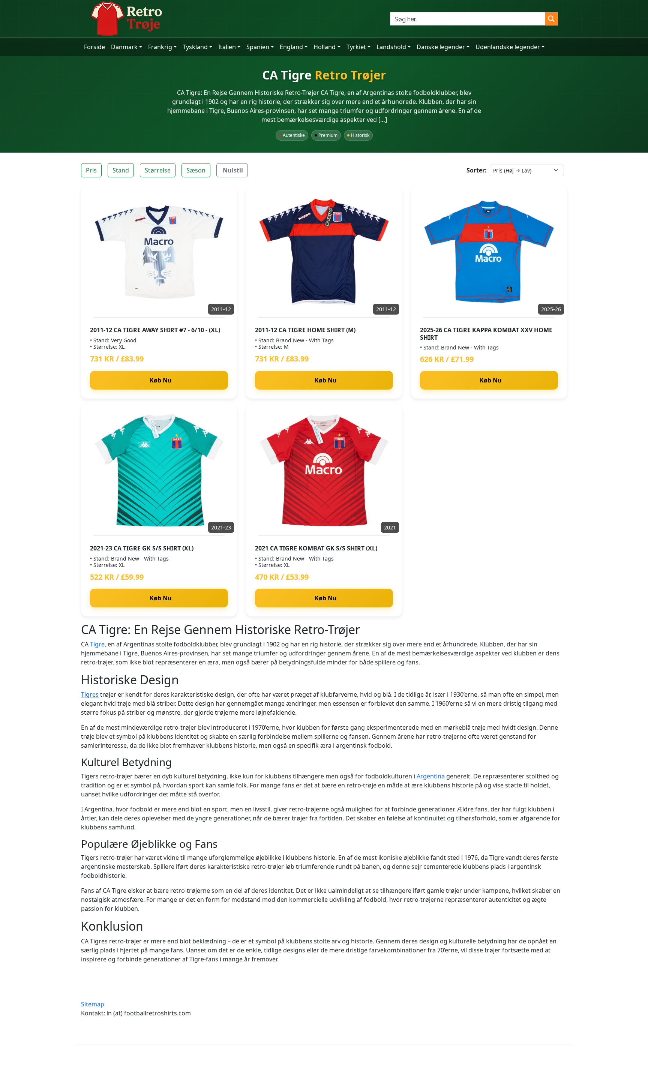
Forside (94, 47)
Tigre (97, 644)
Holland (325, 47)
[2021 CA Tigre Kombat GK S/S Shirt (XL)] (324, 470)
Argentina (431, 776)
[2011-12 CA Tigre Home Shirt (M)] (324, 252)
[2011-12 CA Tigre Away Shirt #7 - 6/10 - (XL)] (159, 252)
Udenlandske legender (508, 47)
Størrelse (158, 170)
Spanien (257, 47)
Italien (227, 47)
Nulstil (233, 170)
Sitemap (92, 1004)
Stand (120, 170)
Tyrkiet (356, 47)
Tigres (90, 694)
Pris (91, 170)
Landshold (391, 47)
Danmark (124, 47)
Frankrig (160, 47)
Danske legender (441, 47)
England (291, 47)
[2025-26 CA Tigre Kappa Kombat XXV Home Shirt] (489, 252)
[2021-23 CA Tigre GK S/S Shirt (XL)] (159, 470)
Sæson (196, 170)
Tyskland (195, 47)
